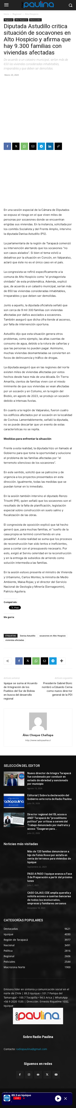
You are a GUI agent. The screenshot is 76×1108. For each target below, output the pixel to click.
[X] (16, 146)
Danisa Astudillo (27, 635)
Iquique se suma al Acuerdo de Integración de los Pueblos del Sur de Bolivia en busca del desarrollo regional (20, 691)
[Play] (58, 1098)
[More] (61, 661)
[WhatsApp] (24, 146)
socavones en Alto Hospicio (52, 635)
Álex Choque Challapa (38, 735)
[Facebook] (7, 146)
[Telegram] (41, 146)
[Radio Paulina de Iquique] (37, 4)
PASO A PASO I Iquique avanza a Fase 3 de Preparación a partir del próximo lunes (49, 877)
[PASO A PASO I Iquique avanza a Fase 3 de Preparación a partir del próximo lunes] (14, 879)
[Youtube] (56, 1074)
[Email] (33, 146)
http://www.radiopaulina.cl (38, 740)
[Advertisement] (38, 110)
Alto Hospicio (31, 14)
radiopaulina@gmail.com (31, 1049)
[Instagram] (28, 1074)
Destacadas (35, 19)
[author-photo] (38, 730)
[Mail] (38, 1074)
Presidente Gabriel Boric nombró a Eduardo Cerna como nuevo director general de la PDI (57, 689)
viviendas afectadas (14, 640)
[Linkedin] (49, 146)
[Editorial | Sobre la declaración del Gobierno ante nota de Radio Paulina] (14, 801)
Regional (17, 14)
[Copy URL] (58, 146)
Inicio (6, 14)
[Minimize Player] (65, 1098)
